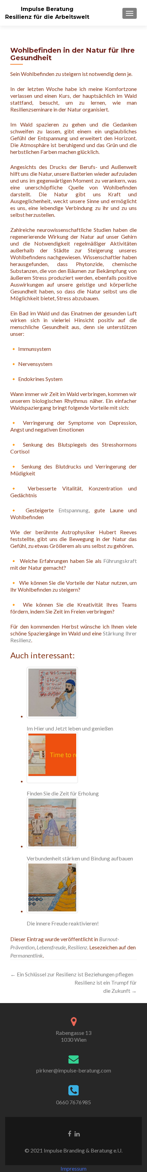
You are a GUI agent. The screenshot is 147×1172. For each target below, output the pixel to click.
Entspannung (73, 510)
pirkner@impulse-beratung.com (73, 1070)
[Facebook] (69, 1133)
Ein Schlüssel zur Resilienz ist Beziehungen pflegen (71, 974)
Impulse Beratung (47, 9)
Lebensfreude (51, 947)
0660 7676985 (73, 1102)
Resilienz (77, 947)
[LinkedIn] (77, 1133)
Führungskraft (120, 560)
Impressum (73, 1168)
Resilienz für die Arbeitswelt (47, 17)
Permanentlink (26, 955)
